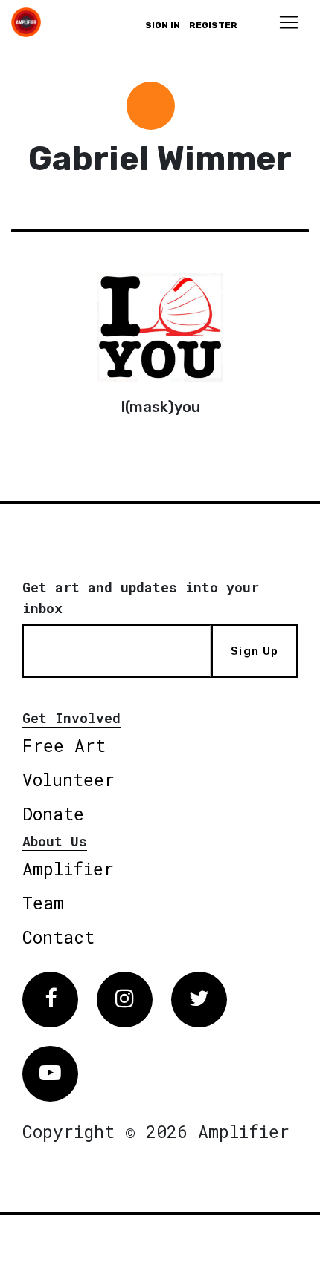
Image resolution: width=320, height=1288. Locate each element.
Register (213, 25)
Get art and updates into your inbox (140, 597)
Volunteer (68, 779)
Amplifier (68, 868)
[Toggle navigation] (289, 22)
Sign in (162, 25)
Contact (58, 937)
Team (43, 903)
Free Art (64, 745)
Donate (53, 813)
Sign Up (254, 651)
